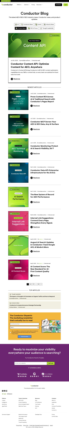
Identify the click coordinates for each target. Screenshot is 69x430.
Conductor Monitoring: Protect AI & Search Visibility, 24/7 (44, 147)
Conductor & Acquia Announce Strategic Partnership (25, 305)
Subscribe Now (24, 336)
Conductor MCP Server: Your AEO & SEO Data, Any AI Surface (44, 123)
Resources (37, 398)
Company (54, 398)
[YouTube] (6, 391)
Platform (4, 398)
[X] (2, 391)
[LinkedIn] (4, 391)
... (35, 284)
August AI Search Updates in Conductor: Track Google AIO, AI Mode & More (42, 245)
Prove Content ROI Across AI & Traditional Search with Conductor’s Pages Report (42, 99)
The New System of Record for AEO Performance (42, 196)
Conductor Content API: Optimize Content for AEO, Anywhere (30, 65)
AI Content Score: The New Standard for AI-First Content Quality (40, 269)
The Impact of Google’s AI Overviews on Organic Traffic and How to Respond (32, 296)
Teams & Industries (23, 398)
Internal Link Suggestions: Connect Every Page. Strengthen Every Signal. (42, 220)
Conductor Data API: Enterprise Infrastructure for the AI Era (44, 171)
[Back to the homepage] (7, 4)
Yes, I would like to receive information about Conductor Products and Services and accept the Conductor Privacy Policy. (25, 332)
